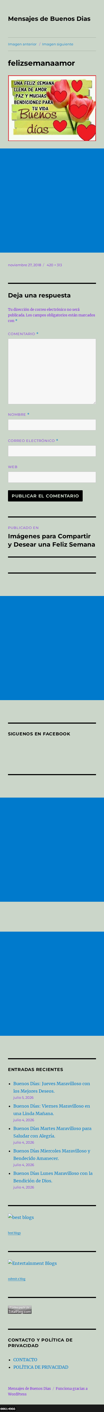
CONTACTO (25, 1359)
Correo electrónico (33, 440)
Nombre (19, 414)
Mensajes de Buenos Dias (49, 18)
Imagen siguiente (57, 44)
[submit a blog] (52, 1263)
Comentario (23, 334)
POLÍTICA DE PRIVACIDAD (40, 1367)
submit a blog (16, 1279)
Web (13, 467)
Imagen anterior (22, 44)
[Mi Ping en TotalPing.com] (52, 1309)
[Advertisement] (52, 200)
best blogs (14, 1233)
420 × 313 (54, 265)
